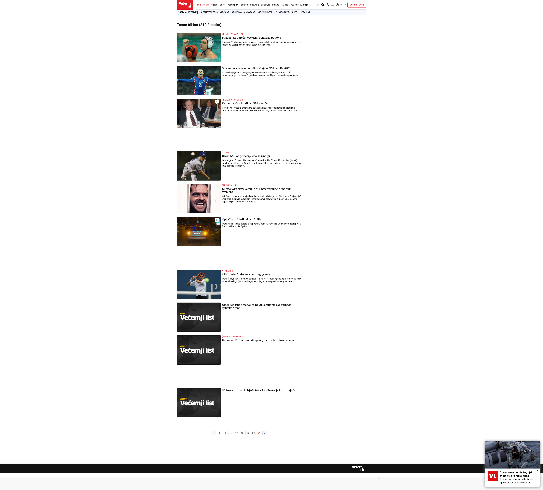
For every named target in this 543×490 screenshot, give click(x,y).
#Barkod (284, 12)
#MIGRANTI (250, 12)
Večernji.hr (185, 5)
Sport (222, 4)
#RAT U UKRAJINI (301, 12)
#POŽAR (224, 12)
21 (259, 433)
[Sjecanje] (318, 5)
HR (341, 4)
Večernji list (358, 468)
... (231, 433)
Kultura (284, 4)
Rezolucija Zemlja (299, 4)
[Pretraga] (323, 5)
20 (253, 433)
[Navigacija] (332, 5)
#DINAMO (236, 12)
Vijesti (214, 4)
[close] (380, 479)
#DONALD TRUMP (267, 12)
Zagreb (244, 4)
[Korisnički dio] (327, 5)
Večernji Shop (357, 4)
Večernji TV (233, 4)
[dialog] (512, 464)
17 (236, 433)
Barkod (275, 4)
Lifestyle (265, 4)
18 (242, 433)
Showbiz (254, 4)
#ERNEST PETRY (209, 12)
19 (248, 433)
